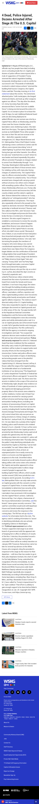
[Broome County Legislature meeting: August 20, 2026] (8, 637)
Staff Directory (8, 747)
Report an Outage (9, 771)
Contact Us (7, 743)
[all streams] (36, 801)
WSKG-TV (11, 718)
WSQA (27, 717)
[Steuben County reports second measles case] (8, 623)
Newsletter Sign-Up (9, 775)
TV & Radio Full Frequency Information (15, 763)
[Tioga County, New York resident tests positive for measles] (8, 664)
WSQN (6, 718)
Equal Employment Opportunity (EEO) (15, 755)
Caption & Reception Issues (12, 767)
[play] (3, 802)
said (32, 501)
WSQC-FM (32, 717)
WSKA (15, 718)
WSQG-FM (18, 717)
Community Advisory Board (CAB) (14, 734)
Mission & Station (9, 726)
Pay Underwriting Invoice (11, 779)
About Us (6, 722)
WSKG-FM (6, 717)
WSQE (23, 717)
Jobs (5, 738)
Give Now (32, 3)
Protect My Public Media (11, 759)
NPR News (7, 597)
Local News (18, 619)
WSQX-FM (12, 717)
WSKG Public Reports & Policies (13, 751)
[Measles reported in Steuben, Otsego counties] (8, 650)
